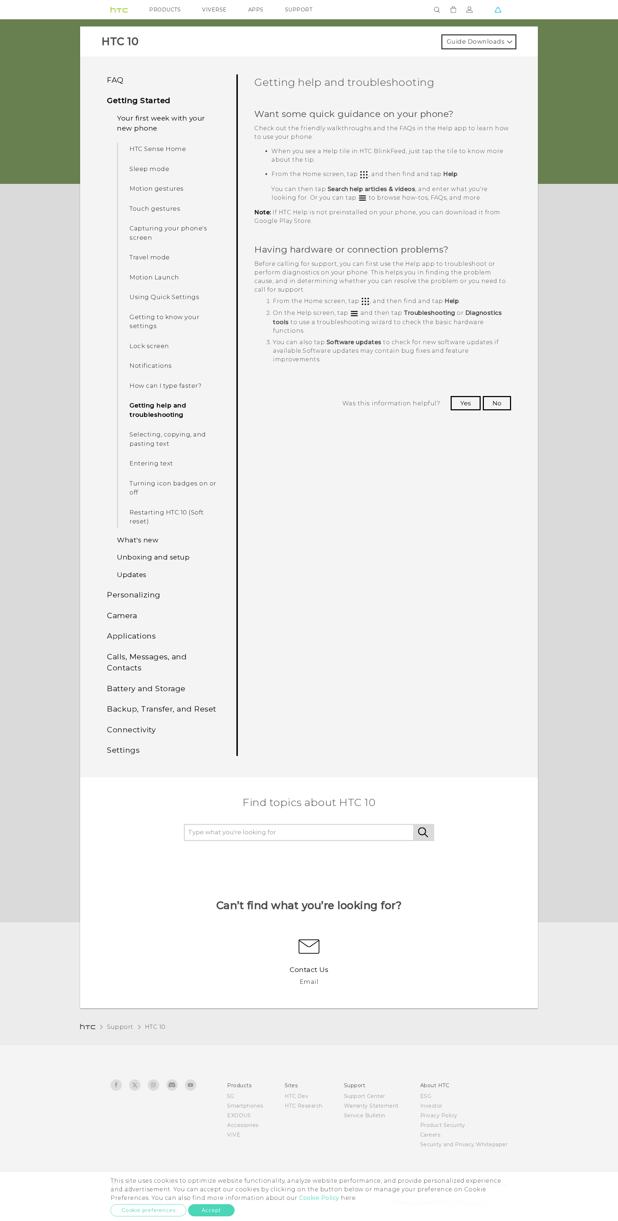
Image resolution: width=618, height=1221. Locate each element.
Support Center (364, 1096)
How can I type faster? (165, 385)
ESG (426, 1096)
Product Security (442, 1125)
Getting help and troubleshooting (157, 410)
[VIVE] (498, 10)
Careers (430, 1135)
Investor (431, 1106)
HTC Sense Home (157, 148)
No (496, 403)
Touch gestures (154, 208)
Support (120, 1027)
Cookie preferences (148, 1210)
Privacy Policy (438, 1115)
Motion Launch (154, 277)
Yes (465, 403)
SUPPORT (299, 9)
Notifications (150, 365)
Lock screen (149, 346)
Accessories (243, 1125)
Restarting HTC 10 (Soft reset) (166, 517)
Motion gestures (156, 188)
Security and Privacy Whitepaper (464, 1144)
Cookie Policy (319, 1198)
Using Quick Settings (164, 297)
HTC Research (304, 1106)
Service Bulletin (365, 1115)
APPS (256, 9)
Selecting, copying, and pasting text (167, 439)
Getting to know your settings (164, 321)
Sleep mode (149, 168)
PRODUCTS (165, 9)
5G (230, 1096)
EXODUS (239, 1115)
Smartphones (245, 1106)
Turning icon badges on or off (172, 488)
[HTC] (119, 9)
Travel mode (149, 257)
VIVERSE (214, 9)
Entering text (151, 463)
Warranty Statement (371, 1106)
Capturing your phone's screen (168, 233)
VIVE (233, 1135)
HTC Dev (297, 1096)
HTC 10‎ (155, 1027)
